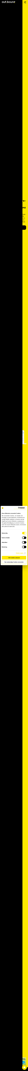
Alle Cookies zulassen (14, 557)
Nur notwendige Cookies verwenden (14, 562)
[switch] (24, 538)
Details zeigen (19, 553)
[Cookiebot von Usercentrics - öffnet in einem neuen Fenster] (20, 508)
